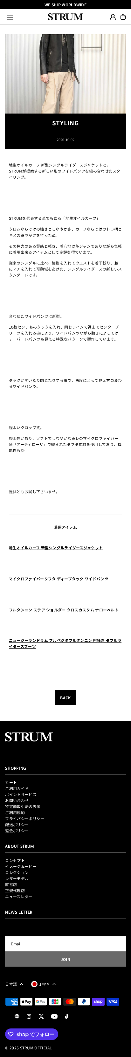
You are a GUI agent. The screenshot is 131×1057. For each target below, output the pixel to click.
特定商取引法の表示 (22, 806)
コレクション (17, 872)
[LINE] (17, 1016)
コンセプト (15, 860)
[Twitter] (41, 1016)
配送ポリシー (17, 824)
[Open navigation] (24, 16)
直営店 (11, 884)
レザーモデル (17, 878)
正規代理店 (15, 890)
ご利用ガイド (17, 788)
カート (11, 782)
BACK (65, 697)
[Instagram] (29, 1016)
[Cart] (123, 17)
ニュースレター (18, 896)
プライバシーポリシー (24, 818)
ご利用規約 (15, 812)
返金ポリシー (17, 830)
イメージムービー (20, 866)
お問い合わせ (17, 800)
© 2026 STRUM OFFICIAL (28, 1047)
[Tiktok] (66, 1016)
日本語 (11, 984)
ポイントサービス (20, 794)
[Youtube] (54, 1016)
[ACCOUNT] (113, 17)
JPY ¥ (44, 984)
